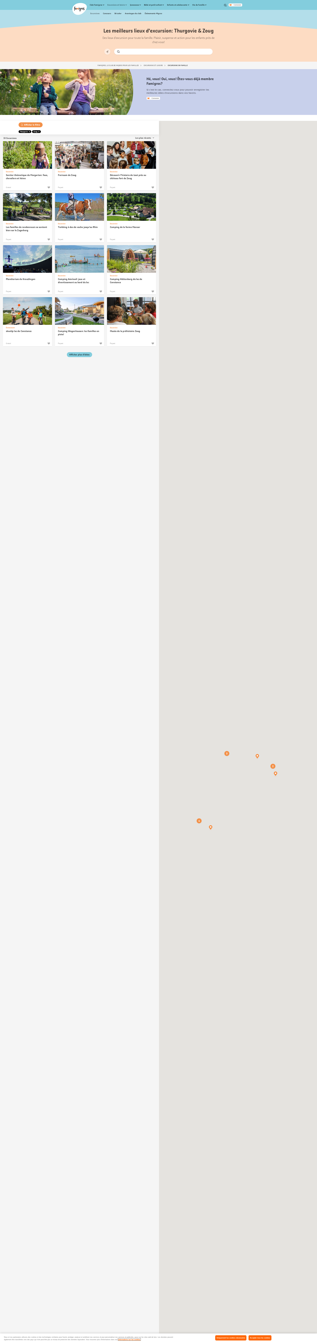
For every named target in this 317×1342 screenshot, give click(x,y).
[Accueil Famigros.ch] (79, 9)
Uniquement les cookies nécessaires (231, 1338)
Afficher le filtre (32, 124)
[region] (158, 1337)
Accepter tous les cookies (260, 1338)
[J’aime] (49, 187)
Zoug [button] (35, 132)
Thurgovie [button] (24, 132)
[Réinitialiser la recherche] (208, 51)
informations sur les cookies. (129, 1339)
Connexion (237, 5)
